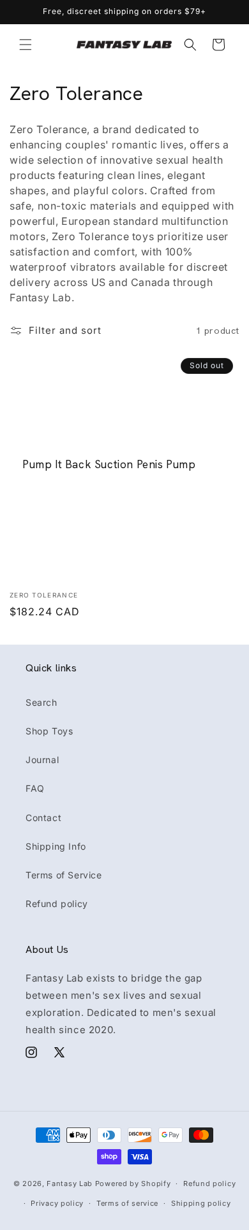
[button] (25, 45)
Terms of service (127, 1203)
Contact (43, 817)
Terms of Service (64, 874)
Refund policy (57, 903)
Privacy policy (57, 1203)
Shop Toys (49, 731)
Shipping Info (56, 846)
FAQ (35, 788)
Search (41, 702)
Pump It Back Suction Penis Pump (109, 464)
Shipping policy (201, 1203)
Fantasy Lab (70, 1183)
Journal (42, 759)
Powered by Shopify (133, 1183)
